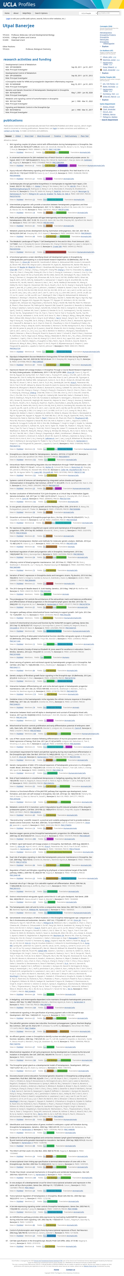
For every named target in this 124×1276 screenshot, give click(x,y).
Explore (105, 46)
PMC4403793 (72, 691)
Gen (48, 351)
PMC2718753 (21, 862)
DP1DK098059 (15, 67)
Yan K (58, 318)
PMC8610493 (48, 223)
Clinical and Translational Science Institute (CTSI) (48, 1261)
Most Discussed (43, 136)
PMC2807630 (45, 1004)
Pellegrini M (34, 194)
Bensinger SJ (83, 191)
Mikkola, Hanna (109, 114)
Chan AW (13, 270)
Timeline (57, 136)
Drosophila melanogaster (107, 43)
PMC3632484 (45, 591)
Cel (49, 152)
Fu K (66, 963)
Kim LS (28, 943)
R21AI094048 (15, 84)
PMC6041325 (54, 485)
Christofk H (14, 628)
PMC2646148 (15, 875)
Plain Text (85, 136)
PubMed (20, 152)
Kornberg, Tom (111, 94)
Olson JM (26, 262)
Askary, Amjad (108, 107)
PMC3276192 (70, 678)
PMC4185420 (21, 533)
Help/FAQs (27, 13)
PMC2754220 (74, 849)
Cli (58, 852)
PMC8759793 (15, 196)
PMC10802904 (58, 162)
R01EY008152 (15, 110)
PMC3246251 (15, 704)
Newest (8, 136)
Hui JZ (83, 940)
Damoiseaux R (15, 194)
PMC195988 (72, 1209)
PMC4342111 (15, 667)
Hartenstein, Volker (108, 63)
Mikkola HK (33, 909)
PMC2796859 (66, 825)
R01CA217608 (15, 101)
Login (8, 19)
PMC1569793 (15, 1044)
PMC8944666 (15, 175)
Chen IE (88, 270)
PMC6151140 (79, 472)
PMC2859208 (15, 799)
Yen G (70, 989)
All (54, 252)
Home (7, 13)
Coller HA (64, 470)
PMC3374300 (15, 654)
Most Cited (29, 136)
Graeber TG (51, 194)
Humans (91, 165)
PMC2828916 (35, 812)
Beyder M (23, 267)
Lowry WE (38, 472)
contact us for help (11, 131)
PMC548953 (58, 1116)
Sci (71, 165)
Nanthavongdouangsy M (20, 189)
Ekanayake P (73, 938)
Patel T (44, 418)
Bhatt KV (31, 267)
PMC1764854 (30, 1028)
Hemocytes (104, 39)
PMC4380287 (85, 836)
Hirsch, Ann (107, 112)
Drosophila (104, 37)
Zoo (48, 583)
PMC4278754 (84, 604)
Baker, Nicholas (110, 86)
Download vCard (18, 40)
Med (53, 199)
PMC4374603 (35, 731)
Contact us (70, 1269)
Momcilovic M (77, 467)
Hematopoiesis (106, 32)
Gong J (47, 940)
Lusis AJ (42, 194)
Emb (62, 152)
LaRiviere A (49, 438)
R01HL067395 (15, 92)
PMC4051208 (71, 543)
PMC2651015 (15, 888)
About (16, 13)
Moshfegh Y (14, 976)
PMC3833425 (78, 554)
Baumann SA (59, 935)
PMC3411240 (15, 641)
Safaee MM (42, 951)
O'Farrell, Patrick (111, 96)
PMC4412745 (21, 717)
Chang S (61, 270)
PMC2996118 (58, 770)
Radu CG (60, 194)
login (55, 128)
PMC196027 (29, 1188)
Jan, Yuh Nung (110, 84)
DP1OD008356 (15, 75)
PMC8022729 (15, 348)
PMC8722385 (63, 209)
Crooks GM (57, 246)
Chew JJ (33, 392)
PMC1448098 (69, 1129)
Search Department (110, 120)
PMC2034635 (30, 991)
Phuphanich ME (81, 418)
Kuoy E (73, 382)
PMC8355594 (15, 249)
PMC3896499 (30, 580)
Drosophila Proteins (108, 35)
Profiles (26, 4)
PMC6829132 (15, 446)
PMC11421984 (54, 149)
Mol (63, 351)
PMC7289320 (38, 362)
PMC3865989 (15, 567)
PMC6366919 (64, 456)
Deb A (67, 194)
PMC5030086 (75, 509)
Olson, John (109, 57)
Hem (50, 773)
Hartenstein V (81, 441)
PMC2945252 (49, 783)
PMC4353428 (71, 520)
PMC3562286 (65, 615)
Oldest (18, 136)
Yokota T (38, 186)
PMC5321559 (65, 498)
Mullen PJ (49, 467)
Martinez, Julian (111, 60)
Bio (47, 212)
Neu (49, 1236)
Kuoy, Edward (110, 67)
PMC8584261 (86, 233)
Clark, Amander (111, 70)
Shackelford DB (75, 470)
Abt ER (73, 186)
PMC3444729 (71, 628)
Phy (61, 165)
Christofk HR (48, 472)
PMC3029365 (75, 744)
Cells (88, 152)
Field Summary (71, 136)
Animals (83, 152)
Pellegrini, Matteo (110, 117)
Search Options (41, 13)
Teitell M (57, 191)
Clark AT (25, 498)
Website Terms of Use (90, 1266)
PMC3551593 (75, 757)
